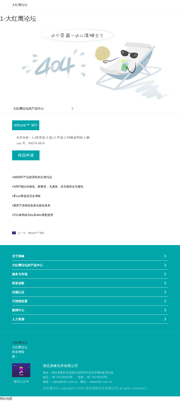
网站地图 (6, 398)
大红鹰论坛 (19, 5)
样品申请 (26, 155)
